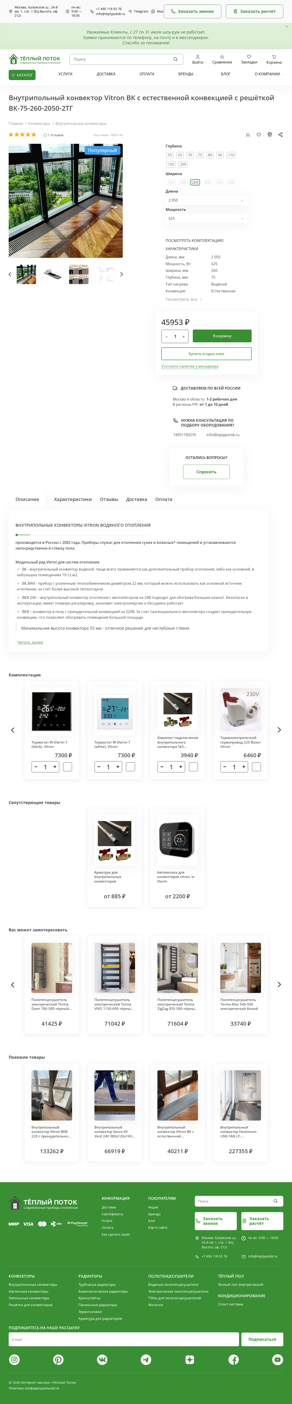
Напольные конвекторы (29, 1298)
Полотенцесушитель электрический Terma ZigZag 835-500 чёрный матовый (177, 1006)
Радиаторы (90, 1276)
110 (231, 154)
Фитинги (155, 1304)
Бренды (185, 73)
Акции (153, 1207)
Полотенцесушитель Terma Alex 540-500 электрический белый (239, 1004)
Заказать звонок (196, 11)
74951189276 (184, 434)
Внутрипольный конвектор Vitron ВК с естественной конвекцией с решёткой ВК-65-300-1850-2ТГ (175, 1138)
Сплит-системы (230, 1304)
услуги (65, 73)
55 (170, 154)
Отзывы (109, 499)
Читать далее (30, 642)
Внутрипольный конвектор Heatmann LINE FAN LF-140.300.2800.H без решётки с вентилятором (238, 1138)
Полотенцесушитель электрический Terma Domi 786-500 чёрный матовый (50, 1006)
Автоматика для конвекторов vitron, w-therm (176, 876)
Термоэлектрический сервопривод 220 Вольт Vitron (240, 742)
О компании (267, 73)
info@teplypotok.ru (110, 14)
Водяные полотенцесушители (173, 1284)
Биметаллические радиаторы (103, 1291)
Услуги (107, 1220)
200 (183, 164)
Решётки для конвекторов (30, 1304)
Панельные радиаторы (97, 1304)
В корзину (222, 335)
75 (200, 154)
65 (180, 154)
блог (225, 73)
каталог (25, 75)
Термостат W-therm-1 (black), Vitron (49, 744)
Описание (27, 499)
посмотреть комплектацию (195, 240)
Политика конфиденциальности (34, 1388)
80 (210, 154)
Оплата (163, 499)
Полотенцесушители (171, 1276)
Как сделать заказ (116, 1234)
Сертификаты (112, 1214)
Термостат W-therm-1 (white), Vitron (112, 744)
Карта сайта (157, 1227)
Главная (16, 123)
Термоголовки (90, 1311)
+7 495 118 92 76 (109, 9)
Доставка (136, 499)
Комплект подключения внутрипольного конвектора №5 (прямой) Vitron (177, 744)
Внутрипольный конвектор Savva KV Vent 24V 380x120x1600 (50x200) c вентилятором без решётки (114, 1138)
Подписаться (262, 1339)
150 (171, 164)
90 (220, 154)
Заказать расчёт (258, 11)
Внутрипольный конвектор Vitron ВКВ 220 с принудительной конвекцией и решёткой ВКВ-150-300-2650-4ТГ (51, 1138)
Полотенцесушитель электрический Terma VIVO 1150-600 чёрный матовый (113, 1006)
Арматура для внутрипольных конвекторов (107, 876)
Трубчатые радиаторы (97, 1284)
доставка (106, 73)
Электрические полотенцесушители (178, 1291)
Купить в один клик (206, 353)
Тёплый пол (231, 1276)
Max (158, 11)
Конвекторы (39, 123)
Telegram (139, 11)
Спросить (206, 471)
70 (190, 154)
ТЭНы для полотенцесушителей (174, 1298)
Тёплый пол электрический (240, 1284)
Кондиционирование (241, 1296)
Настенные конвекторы (28, 1291)
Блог (151, 1220)
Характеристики (73, 499)
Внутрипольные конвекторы (80, 123)
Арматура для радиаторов (100, 1318)
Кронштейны (89, 1298)
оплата (147, 73)
